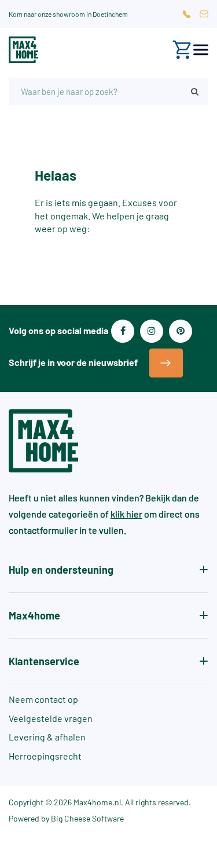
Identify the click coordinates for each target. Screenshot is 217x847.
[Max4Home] (23, 49)
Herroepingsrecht (45, 755)
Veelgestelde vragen (51, 718)
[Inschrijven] (166, 363)
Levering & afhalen (47, 736)
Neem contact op (43, 699)
